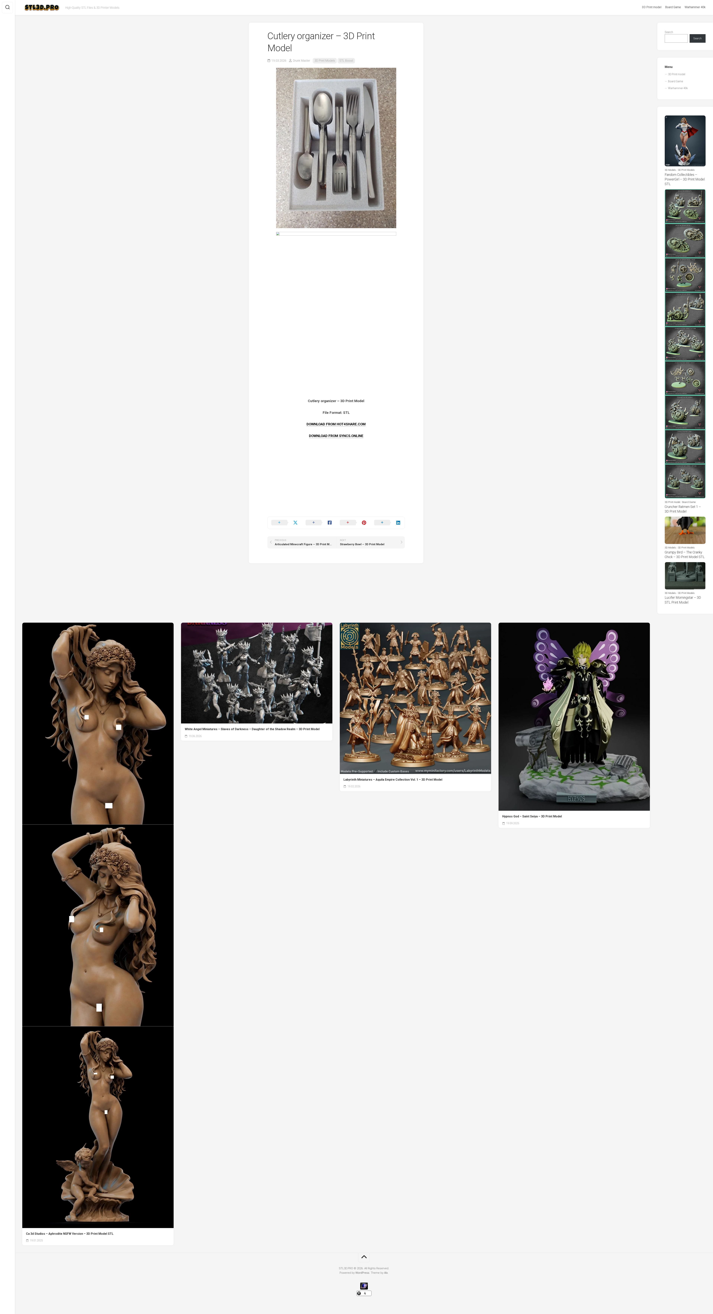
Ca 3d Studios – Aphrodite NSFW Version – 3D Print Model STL (69, 1233)
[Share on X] (285, 523)
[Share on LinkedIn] (387, 523)
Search (669, 32)
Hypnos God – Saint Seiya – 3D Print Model (532, 816)
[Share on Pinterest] (353, 523)
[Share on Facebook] (319, 523)
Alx (386, 1272)
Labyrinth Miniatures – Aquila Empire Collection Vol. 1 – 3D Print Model (393, 779)
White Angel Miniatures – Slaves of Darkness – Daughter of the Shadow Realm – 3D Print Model (252, 729)
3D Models (670, 170)
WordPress (362, 1272)
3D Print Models (325, 60)
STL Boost (346, 60)
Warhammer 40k (695, 7)
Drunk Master (301, 60)
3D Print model (651, 7)
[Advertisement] (336, 491)
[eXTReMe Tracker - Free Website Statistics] (364, 1288)
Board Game (673, 7)
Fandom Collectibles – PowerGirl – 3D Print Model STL (685, 179)
